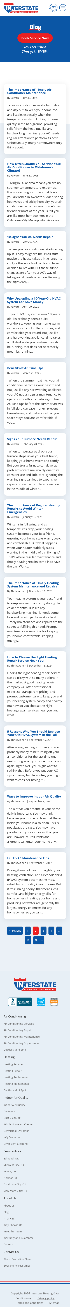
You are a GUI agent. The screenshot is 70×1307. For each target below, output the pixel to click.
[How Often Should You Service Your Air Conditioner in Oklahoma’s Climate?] (35, 192)
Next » (39, 940)
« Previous (15, 930)
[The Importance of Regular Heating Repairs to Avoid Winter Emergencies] (35, 536)
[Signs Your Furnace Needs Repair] (35, 464)
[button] (35, 38)
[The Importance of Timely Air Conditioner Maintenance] (35, 119)
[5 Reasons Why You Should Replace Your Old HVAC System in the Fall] (35, 756)
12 (28, 940)
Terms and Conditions (29, 1302)
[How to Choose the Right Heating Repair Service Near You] (35, 686)
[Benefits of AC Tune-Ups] (35, 395)
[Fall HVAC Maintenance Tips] (35, 885)
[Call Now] (53, 8)
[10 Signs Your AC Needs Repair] (35, 260)
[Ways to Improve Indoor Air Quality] (35, 819)
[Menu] (62, 7)
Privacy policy (46, 1298)
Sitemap (54, 1302)
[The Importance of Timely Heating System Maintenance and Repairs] (35, 612)
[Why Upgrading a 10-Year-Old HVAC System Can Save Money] (35, 325)
